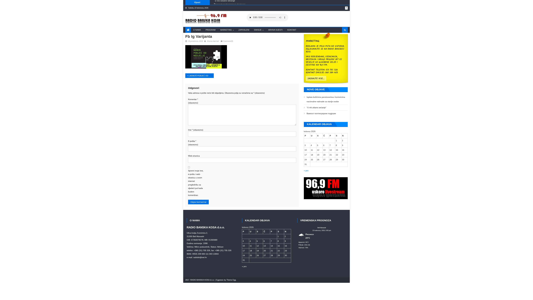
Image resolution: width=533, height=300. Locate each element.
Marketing (226, 30)
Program (211, 30)
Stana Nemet (213, 41)
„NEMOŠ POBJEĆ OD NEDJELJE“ (201, 76)
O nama (197, 30)
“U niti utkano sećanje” (316, 107)
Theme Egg (231, 280)
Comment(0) (228, 41)
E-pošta (193, 143)
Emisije (258, 30)
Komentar (193, 101)
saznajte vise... (316, 78)
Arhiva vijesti (275, 30)
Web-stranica (194, 156)
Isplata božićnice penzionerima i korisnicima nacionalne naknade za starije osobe (326, 99)
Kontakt (291, 30)
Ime (195, 130)
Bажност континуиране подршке (230, 3)
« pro (306, 170)
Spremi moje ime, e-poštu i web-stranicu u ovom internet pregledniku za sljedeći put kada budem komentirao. (195, 183)
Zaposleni (243, 30)
